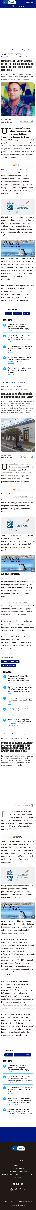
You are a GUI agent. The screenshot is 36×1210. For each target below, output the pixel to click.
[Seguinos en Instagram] (20, 1189)
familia (26, 314)
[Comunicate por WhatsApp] (24, 1189)
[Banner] (18, 167)
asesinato (17, 314)
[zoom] (18, 99)
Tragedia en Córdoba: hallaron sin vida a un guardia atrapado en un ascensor (19, 370)
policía (8, 314)
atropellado (14, 662)
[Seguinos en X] (16, 1189)
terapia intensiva (8, 665)
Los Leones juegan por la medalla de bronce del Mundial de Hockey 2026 (19, 348)
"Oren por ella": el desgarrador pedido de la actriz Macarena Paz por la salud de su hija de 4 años (19, 722)
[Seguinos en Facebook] (12, 1189)
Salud (4, 662)
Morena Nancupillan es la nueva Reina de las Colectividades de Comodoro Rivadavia (19, 359)
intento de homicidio (22, 1055)
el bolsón (9, 1055)
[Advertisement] (18, 28)
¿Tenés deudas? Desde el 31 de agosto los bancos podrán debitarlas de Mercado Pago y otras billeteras (18, 328)
